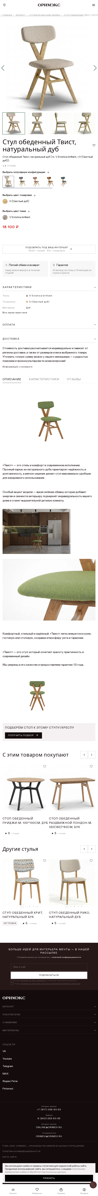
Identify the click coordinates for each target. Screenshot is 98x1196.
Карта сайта (10, 1157)
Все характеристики (15, 312)
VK (4, 1051)
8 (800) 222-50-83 (49, 1119)
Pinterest (8, 1088)
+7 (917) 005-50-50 (49, 1110)
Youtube (7, 1059)
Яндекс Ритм (10, 1081)
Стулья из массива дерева (44, 15)
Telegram (8, 1066)
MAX (5, 1073)
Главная (7, 15)
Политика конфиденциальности (21, 1151)
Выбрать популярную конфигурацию (24, 172)
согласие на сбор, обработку (33, 980)
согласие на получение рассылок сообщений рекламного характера (50, 984)
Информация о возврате (18, 367)
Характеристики (44, 379)
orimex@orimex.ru (49, 1136)
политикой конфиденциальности (66, 957)
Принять (49, 1178)
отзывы (11, 166)
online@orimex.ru (49, 1127)
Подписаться (49, 975)
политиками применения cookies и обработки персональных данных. (45, 1170)
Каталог (20, 15)
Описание (12, 379)
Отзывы (74, 379)
